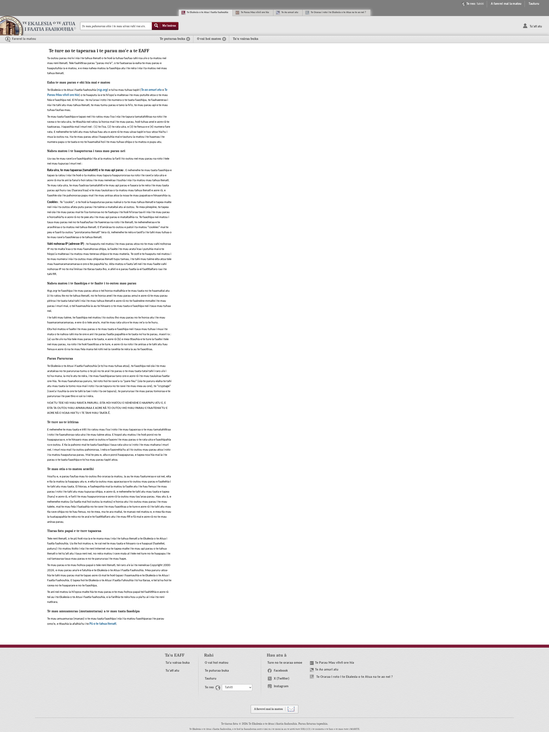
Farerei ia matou (23, 39)
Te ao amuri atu (151, 90)
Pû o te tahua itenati (102, 624)
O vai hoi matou (216, 663)
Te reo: (475, 4)
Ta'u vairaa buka (245, 39)
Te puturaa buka (217, 670)
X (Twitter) (281, 678)
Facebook (280, 670)
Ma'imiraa (169, 25)
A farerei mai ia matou (506, 4)
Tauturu (534, 4)
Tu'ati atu (172, 670)
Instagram (280, 686)
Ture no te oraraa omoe (284, 663)
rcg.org (102, 90)
